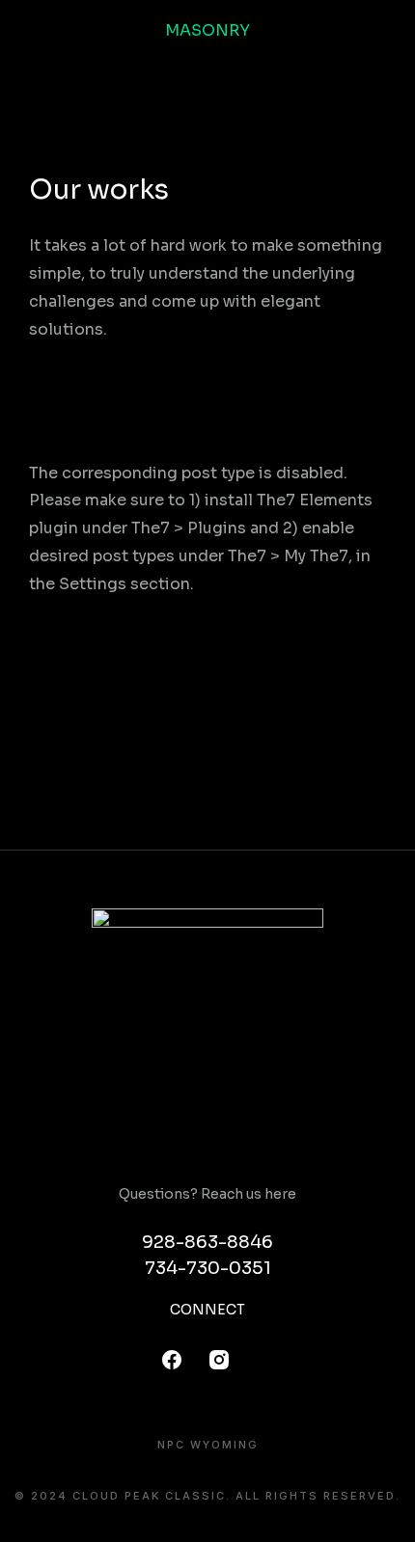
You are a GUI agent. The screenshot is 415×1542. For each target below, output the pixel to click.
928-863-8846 (207, 1242)
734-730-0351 (208, 1268)
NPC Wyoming (208, 1445)
